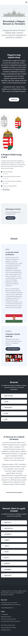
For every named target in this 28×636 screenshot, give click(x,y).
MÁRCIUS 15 (7, 522)
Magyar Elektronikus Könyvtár (8, 627)
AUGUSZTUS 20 (8, 528)
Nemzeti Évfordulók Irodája (8, 625)
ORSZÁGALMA (8, 407)
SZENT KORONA (8, 395)
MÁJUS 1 (6, 557)
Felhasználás (6, 189)
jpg (3, 173)
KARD (5, 419)
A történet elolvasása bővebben (14, 492)
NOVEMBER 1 (8, 569)
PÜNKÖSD (7, 563)
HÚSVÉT (6, 551)
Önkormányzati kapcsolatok (8, 619)
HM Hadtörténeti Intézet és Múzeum (10, 621)
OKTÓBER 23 (7, 534)
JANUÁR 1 (7, 540)
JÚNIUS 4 (6, 546)
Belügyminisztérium (6, 616)
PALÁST (6, 413)
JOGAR (6, 401)
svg (5, 173)
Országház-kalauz (5, 629)
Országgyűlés (4, 614)
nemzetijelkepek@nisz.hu (7, 607)
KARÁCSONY (8, 575)
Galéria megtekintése (12, 349)
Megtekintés (14, 99)
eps (7, 173)
